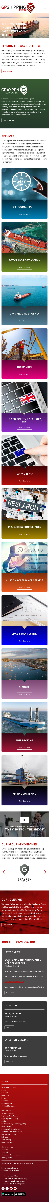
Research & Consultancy (11, 1129)
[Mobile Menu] (44, 8)
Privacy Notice (7, 1103)
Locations (5, 1095)
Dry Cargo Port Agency (10, 1116)
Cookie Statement (8, 1106)
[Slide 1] (3, 35)
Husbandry (6, 1121)
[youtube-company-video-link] (15, 1188)
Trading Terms (7, 1157)
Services (5, 1093)
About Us (5, 1149)
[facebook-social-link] (3, 1188)
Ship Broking (6, 1139)
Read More (10, 993)
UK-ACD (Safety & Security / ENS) (14, 1124)
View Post (9, 1027)
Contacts (5, 1100)
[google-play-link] (8, 1194)
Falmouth (5, 1137)
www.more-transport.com (14, 982)
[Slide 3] (10, 35)
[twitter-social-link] (7, 1188)
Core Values (6, 1152)
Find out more (9, 120)
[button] (4, 871)
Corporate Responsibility (11, 1155)
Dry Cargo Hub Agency (10, 1118)
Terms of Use (28, 1163)
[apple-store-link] (20, 1194)
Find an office (8, 925)
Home (4, 1090)
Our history (8, 71)
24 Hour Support (8, 1113)
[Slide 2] (7, 35)
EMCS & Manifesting (9, 1134)
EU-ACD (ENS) (6, 1126)
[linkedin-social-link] (11, 1188)
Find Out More (24, 214)
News (4, 1098)
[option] (24, 872)
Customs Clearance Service (12, 1132)
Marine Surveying (8, 1142)
